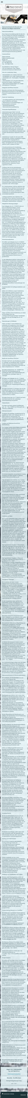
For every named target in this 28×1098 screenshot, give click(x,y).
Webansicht (23, 1094)
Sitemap (12, 1093)
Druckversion (6, 1093)
